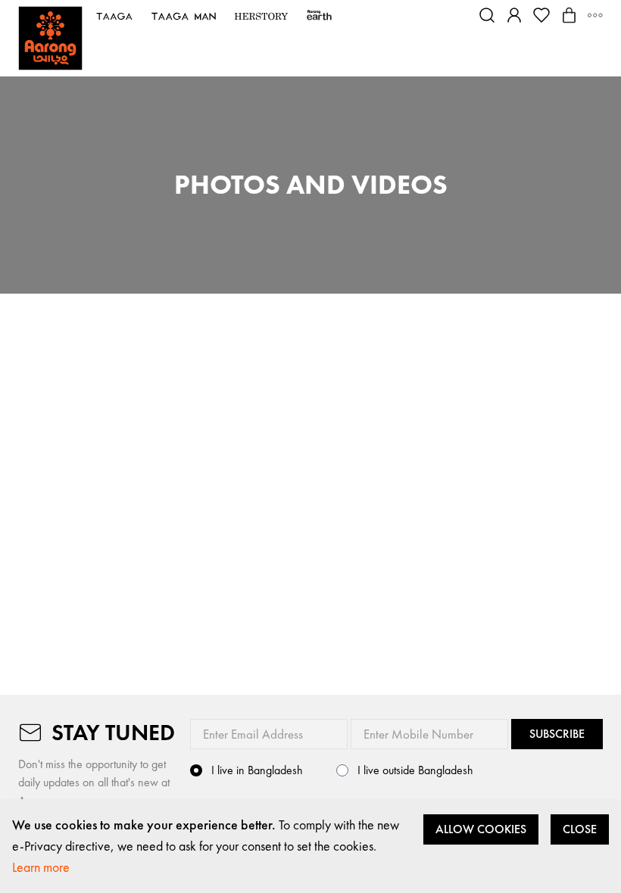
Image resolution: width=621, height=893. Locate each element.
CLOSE (580, 829)
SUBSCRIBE (557, 734)
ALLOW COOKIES (480, 829)
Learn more (41, 867)
